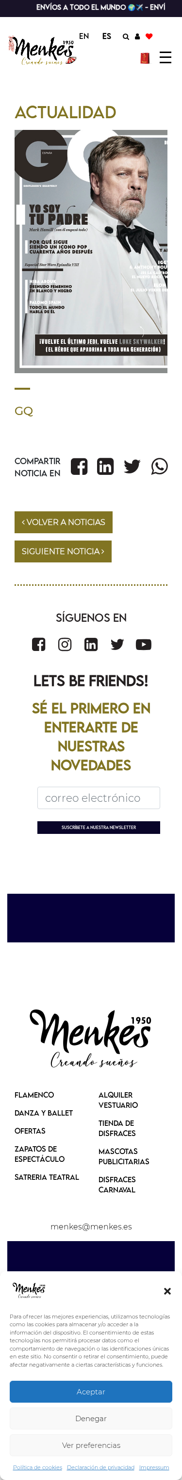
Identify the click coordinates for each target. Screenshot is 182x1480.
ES (106, 36)
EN (84, 36)
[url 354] (91, 1040)
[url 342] (79, 466)
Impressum (154, 1467)
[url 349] (64, 644)
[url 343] (105, 466)
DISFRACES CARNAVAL (117, 1184)
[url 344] (132, 466)
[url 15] (146, 57)
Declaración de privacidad (100, 1467)
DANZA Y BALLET (44, 1112)
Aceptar (91, 1391)
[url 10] (43, 50)
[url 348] (38, 644)
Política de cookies (37, 1467)
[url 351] (117, 644)
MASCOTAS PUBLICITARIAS (124, 1156)
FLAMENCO (34, 1094)
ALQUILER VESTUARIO (118, 1099)
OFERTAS (30, 1130)
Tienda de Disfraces (117, 1128)
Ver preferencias (91, 1445)
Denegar (91, 1418)
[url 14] (149, 36)
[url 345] (159, 466)
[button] (167, 1291)
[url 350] (91, 644)
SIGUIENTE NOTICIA (61, 551)
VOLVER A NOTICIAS (65, 522)
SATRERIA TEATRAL (47, 1177)
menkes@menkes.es (91, 1226)
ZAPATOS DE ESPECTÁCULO (40, 1153)
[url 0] (29, 1291)
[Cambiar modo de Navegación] (165, 57)
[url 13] (137, 36)
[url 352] (143, 644)
